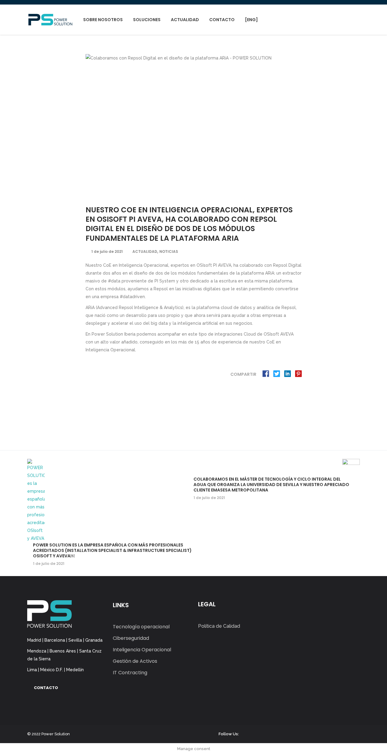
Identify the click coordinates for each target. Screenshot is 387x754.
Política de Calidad (219, 626)
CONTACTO (46, 688)
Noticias (168, 251)
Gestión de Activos (135, 661)
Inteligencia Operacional (142, 649)
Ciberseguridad (131, 638)
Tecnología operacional (141, 626)
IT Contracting (130, 672)
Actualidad (144, 251)
